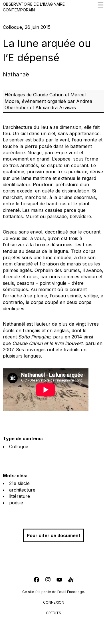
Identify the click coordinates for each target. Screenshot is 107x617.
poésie (16, 503)
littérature (19, 496)
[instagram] (48, 580)
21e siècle (19, 483)
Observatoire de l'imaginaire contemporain (34, 7)
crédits (53, 613)
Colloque (18, 446)
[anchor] (71, 580)
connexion (53, 602)
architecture (22, 490)
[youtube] (59, 580)
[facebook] (36, 580)
